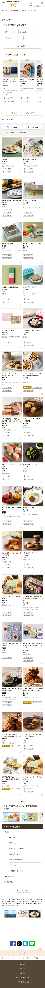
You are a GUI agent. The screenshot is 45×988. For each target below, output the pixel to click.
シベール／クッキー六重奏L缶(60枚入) (11, 597)
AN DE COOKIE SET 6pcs (32, 243)
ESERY (25, 382)
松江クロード (27, 337)
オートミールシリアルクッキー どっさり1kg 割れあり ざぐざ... (11, 735)
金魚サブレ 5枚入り (29, 287)
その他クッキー (16, 871)
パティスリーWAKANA (30, 166)
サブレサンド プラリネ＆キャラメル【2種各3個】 (33, 735)
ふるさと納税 (14, 10)
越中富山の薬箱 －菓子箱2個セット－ (11, 201)
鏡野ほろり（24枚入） (30, 159)
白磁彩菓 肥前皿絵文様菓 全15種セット (11, 645)
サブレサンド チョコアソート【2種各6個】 (33, 420)
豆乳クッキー (14, 865)
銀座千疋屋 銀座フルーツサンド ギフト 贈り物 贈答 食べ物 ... (12, 778)
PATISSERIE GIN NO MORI (26, 89)
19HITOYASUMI (7, 209)
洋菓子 (7, 832)
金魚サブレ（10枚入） (9, 243)
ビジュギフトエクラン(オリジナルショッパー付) (12, 689)
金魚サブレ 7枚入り (29, 200)
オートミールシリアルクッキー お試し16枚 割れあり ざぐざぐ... (33, 689)
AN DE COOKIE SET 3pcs (10, 287)
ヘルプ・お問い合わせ (22, 982)
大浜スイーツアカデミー (30, 697)
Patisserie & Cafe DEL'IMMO (11, 516)
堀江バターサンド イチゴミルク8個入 (11, 465)
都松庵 (25, 250)
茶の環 (25, 471)
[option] (10, 83)
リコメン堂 (5, 786)
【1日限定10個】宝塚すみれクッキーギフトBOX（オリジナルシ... (33, 598)
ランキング (34, 10)
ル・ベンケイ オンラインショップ (33, 208)
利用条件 (22, 969)
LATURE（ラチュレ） (9, 430)
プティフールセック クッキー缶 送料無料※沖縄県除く (33, 374)
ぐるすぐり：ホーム (8, 958)
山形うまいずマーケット (9, 605)
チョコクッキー (15, 860)
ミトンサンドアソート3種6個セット (11, 508)
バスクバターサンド (29, 553)
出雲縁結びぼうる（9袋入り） (32, 330)
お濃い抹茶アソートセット (31, 464)
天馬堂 (4, 652)
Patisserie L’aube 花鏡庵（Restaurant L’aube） (10, 92)
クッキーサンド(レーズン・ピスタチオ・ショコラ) (12, 374)
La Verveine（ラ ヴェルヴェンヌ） (11, 383)
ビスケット (14, 843)
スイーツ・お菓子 (24, 958)
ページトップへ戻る (40, 948)
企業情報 (22, 964)
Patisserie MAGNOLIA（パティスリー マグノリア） (32, 608)
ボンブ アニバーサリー (9, 166)
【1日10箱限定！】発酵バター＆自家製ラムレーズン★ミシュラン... (11, 421)
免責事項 (22, 973)
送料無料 (24, 10)
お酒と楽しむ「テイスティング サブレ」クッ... (10, 81)
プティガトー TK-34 (8, 330)
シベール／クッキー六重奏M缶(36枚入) (32, 778)
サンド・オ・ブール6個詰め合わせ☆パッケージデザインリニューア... (33, 646)
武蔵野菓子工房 (7, 562)
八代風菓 (4, 159)
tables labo (26, 428)
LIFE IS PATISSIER (29, 560)
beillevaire (26, 654)
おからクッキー (15, 854)
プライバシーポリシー (22, 977)
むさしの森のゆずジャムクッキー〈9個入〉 (11, 554)
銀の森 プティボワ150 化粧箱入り (27, 80)
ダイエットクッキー (16, 848)
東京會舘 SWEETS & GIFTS (11, 337)
